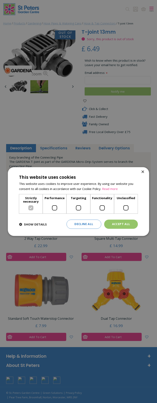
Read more (110, 189)
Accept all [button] (121, 224)
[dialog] (78, 201)
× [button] (142, 171)
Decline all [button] (83, 224)
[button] (33, 224)
